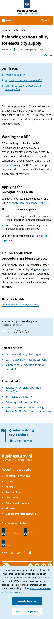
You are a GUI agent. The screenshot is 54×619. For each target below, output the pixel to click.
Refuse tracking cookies (27, 611)
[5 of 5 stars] (28, 331)
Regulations (17, 30)
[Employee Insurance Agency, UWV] (31, 552)
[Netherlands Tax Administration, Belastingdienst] (33, 532)
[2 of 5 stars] (10, 331)
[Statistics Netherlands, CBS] (12, 552)
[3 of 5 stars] (16, 331)
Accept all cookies (27, 601)
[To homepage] (27, 4)
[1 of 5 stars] (4, 331)
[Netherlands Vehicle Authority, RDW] (21, 552)
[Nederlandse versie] (50, 54)
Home (4, 30)
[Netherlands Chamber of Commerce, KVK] (4, 552)
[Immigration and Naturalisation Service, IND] (11, 543)
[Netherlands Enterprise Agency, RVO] (11, 532)
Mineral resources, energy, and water (20, 304)
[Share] (45, 54)
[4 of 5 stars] (22, 331)
